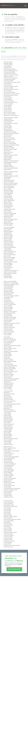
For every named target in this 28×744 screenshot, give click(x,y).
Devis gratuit (13, 569)
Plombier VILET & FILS (8, 5)
